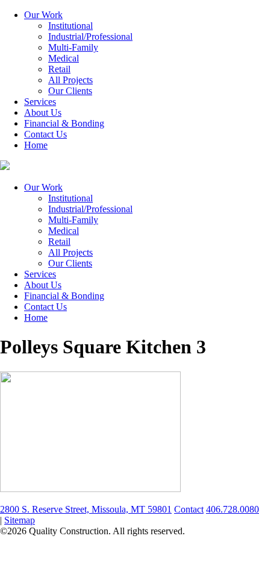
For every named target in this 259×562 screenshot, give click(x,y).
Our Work (43, 15)
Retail (59, 69)
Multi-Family (73, 47)
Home (36, 145)
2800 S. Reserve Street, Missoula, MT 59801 (86, 509)
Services (40, 101)
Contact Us (45, 134)
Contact (189, 509)
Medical (63, 58)
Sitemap (19, 520)
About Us (42, 112)
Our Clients (70, 91)
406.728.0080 (232, 509)
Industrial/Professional (90, 36)
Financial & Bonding (64, 123)
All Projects (70, 80)
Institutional (70, 26)
